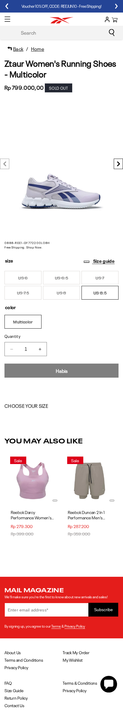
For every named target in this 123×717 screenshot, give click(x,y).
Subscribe (103, 609)
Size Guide (14, 690)
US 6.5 (67, 279)
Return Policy (16, 697)
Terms (56, 625)
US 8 (68, 294)
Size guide (103, 260)
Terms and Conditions (23, 659)
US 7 (107, 279)
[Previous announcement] (6, 6)
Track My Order (76, 652)
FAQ (8, 683)
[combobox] (67, 32)
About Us (12, 652)
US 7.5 (29, 294)
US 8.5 (106, 294)
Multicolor (27, 323)
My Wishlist (72, 659)
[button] (7, 19)
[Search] (111, 32)
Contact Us (14, 705)
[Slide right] (118, 164)
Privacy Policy (74, 625)
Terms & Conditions (80, 683)
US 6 (29, 279)
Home (37, 48)
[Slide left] (4, 164)
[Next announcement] (116, 6)
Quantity (12, 336)
